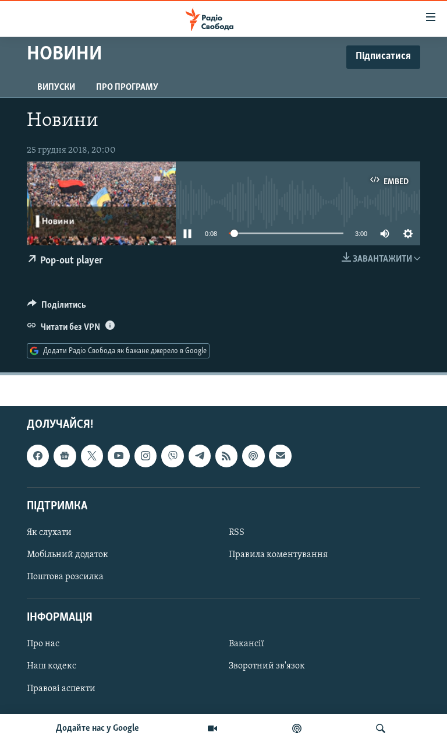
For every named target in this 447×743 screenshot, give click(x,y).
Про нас (43, 644)
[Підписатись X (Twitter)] (92, 456)
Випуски (56, 87)
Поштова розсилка (65, 577)
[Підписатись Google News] (65, 456)
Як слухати (49, 532)
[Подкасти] (296, 728)
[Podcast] (253, 456)
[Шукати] (380, 728)
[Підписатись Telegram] (200, 456)
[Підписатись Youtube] (119, 456)
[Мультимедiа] (212, 728)
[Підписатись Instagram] (145, 456)
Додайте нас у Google (97, 728)
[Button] (56, 308)
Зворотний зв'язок (267, 666)
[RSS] (226, 456)
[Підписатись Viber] (172, 456)
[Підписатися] (280, 456)
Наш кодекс (51, 666)
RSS (236, 532)
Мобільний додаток (67, 554)
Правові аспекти (61, 688)
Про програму (127, 87)
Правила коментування (278, 554)
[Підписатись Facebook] (38, 456)
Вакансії (246, 644)
